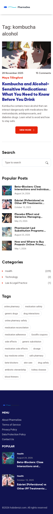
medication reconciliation (17, 327)
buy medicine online (14, 355)
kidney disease (39, 369)
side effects (11, 341)
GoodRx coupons (39, 334)
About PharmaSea (11, 419)
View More (25, 130)
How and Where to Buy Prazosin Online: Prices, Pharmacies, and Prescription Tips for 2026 (31, 243)
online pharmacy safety (16, 320)
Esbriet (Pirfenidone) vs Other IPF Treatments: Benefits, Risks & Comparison (29, 201)
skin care (28, 362)
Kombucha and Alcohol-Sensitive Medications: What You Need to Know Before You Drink (26, 91)
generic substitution (31, 341)
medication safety (33, 306)
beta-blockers (11, 362)
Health (28, 271)
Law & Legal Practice (28, 283)
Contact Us (8, 439)
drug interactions (31, 313)
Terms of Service (11, 424)
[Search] (47, 163)
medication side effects (16, 348)
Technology (28, 277)
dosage (36, 348)
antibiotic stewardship (15, 369)
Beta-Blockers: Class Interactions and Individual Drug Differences (32, 188)
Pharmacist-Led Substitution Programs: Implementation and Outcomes (29, 229)
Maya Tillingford (12, 77)
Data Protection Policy (14, 434)
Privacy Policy (9, 429)
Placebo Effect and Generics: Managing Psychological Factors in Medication (30, 215)
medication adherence (15, 334)
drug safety (43, 362)
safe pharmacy (36, 355)
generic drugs (11, 313)
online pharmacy (12, 306)
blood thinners (11, 376)
